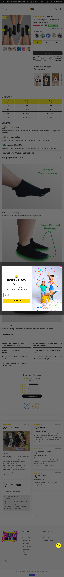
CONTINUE (16, 301)
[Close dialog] (61, 267)
